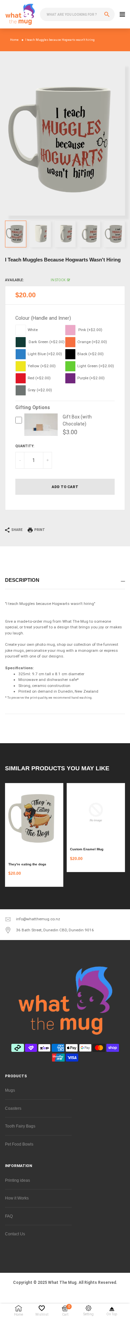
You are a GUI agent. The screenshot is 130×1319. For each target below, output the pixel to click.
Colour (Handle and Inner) (43, 318)
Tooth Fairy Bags (20, 1126)
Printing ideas (17, 1180)
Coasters (13, 1108)
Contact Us (15, 1234)
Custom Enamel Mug (86, 849)
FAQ (9, 1216)
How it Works (17, 1198)
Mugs (10, 1090)
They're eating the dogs (27, 864)
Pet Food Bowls (19, 1144)
